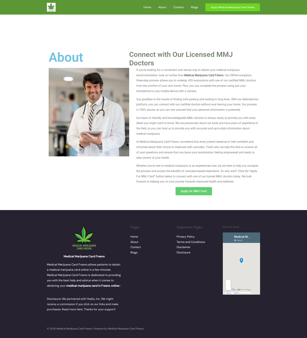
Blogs (194, 7)
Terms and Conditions (191, 242)
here (80, 309)
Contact (178, 7)
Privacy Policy (186, 236)
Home (147, 7)
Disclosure (183, 252)
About (162, 7)
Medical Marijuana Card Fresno (203, 75)
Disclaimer (183, 247)
